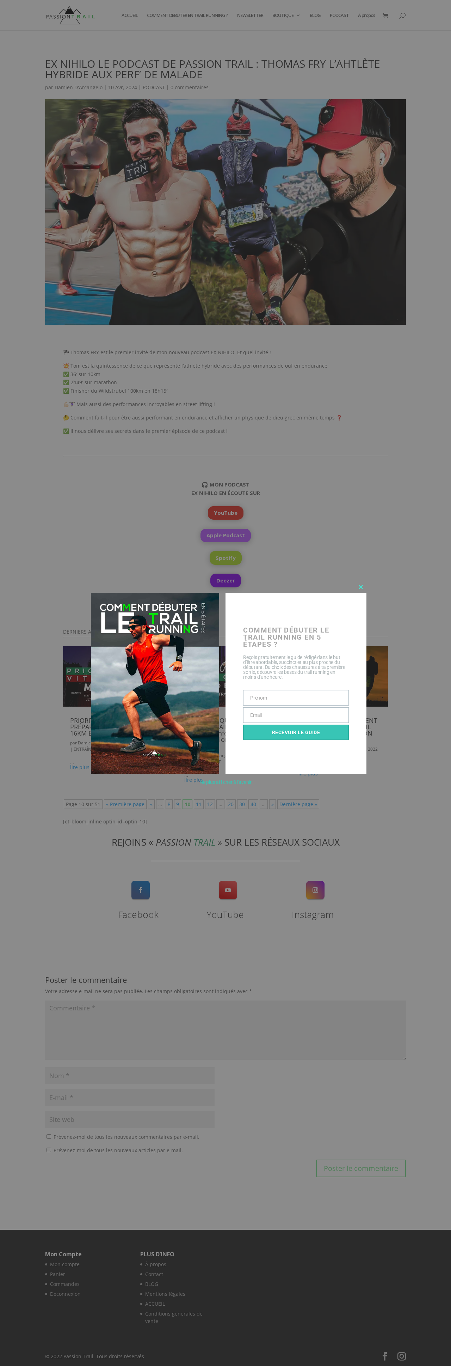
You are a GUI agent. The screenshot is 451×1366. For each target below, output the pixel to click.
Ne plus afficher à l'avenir (225, 782)
